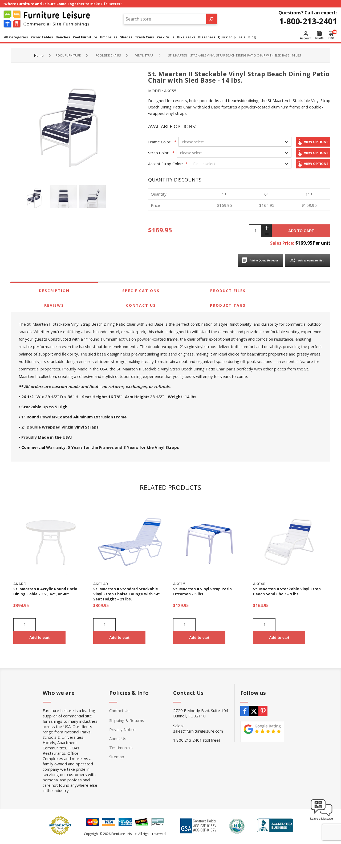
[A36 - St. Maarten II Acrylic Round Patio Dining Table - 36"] (50, 539)
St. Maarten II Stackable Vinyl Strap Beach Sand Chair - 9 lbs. (287, 591)
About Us (117, 738)
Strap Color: (158, 152)
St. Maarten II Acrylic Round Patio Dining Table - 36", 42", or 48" (45, 591)
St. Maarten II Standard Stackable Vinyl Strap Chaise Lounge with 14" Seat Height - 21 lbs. (126, 593)
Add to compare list (310, 260)
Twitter (253, 711)
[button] (321, 820)
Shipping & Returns (126, 720)
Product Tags (228, 305)
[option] (35, 198)
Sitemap (116, 756)
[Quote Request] (319, 35)
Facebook (244, 711)
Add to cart (301, 231)
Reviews (54, 305)
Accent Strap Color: (165, 163)
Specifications (141, 290)
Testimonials (121, 747)
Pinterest (262, 711)
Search (211, 19)
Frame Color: (159, 141)
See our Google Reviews (262, 731)
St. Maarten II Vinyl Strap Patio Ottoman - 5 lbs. (202, 591)
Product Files (228, 290)
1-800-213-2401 (308, 21)
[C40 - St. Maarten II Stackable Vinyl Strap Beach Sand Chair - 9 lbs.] (290, 539)
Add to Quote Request (264, 260)
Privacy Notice (122, 729)
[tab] (54, 290)
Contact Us (141, 305)
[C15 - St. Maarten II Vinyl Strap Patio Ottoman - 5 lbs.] (210, 539)
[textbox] (165, 19)
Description (54, 290)
